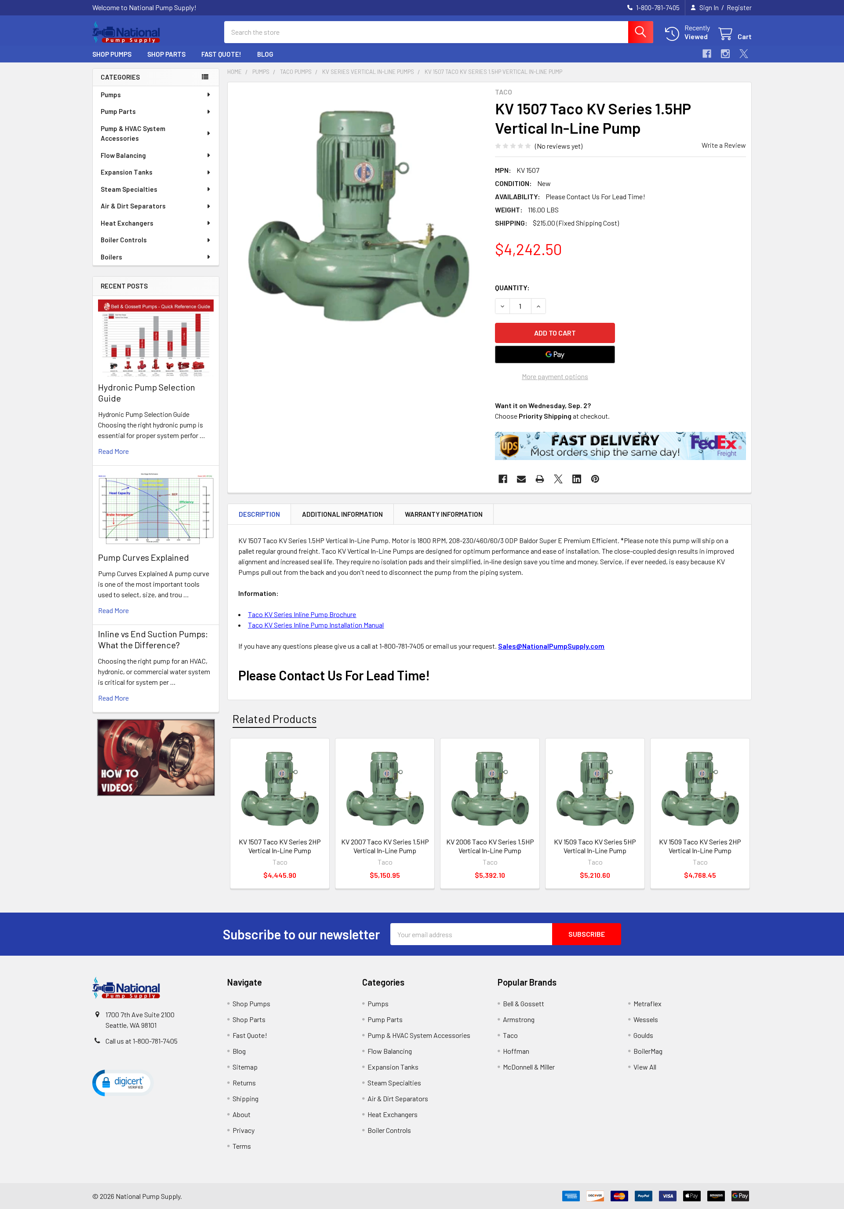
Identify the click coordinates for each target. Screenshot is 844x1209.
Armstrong (519, 1019)
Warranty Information (444, 514)
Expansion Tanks (127, 172)
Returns (244, 1082)
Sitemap (245, 1067)
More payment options (555, 376)
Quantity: (512, 287)
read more (113, 451)
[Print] (540, 479)
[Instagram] (725, 54)
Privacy (244, 1130)
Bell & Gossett (523, 1003)
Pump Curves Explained (143, 557)
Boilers (111, 257)
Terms (242, 1146)
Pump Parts (118, 111)
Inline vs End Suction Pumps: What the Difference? (153, 639)
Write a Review (724, 145)
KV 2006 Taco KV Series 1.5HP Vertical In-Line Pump (490, 846)
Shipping (245, 1098)
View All (644, 1067)
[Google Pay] (555, 354)
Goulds (643, 1035)
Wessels (645, 1019)
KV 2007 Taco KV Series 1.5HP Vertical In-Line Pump (385, 846)
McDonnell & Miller (529, 1067)
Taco (510, 1035)
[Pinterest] (595, 479)
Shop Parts (166, 54)
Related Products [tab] (274, 718)
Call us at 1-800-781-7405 (142, 1041)
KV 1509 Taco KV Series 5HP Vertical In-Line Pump (595, 846)
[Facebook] (707, 54)
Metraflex (647, 1003)
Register (739, 7)
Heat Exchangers (127, 223)
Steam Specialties (129, 189)
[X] (744, 54)
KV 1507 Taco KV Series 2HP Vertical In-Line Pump (280, 846)
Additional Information (342, 514)
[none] (358, 213)
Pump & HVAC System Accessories (133, 133)
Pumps (111, 95)
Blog (265, 54)
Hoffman (516, 1051)
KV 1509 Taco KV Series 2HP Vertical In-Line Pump (700, 846)
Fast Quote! (221, 54)
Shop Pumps (111, 54)
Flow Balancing (123, 155)
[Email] (521, 479)
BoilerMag (647, 1051)
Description (259, 514)
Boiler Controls (124, 240)
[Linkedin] (577, 479)
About (242, 1114)
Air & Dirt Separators (133, 206)
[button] (156, 757)
